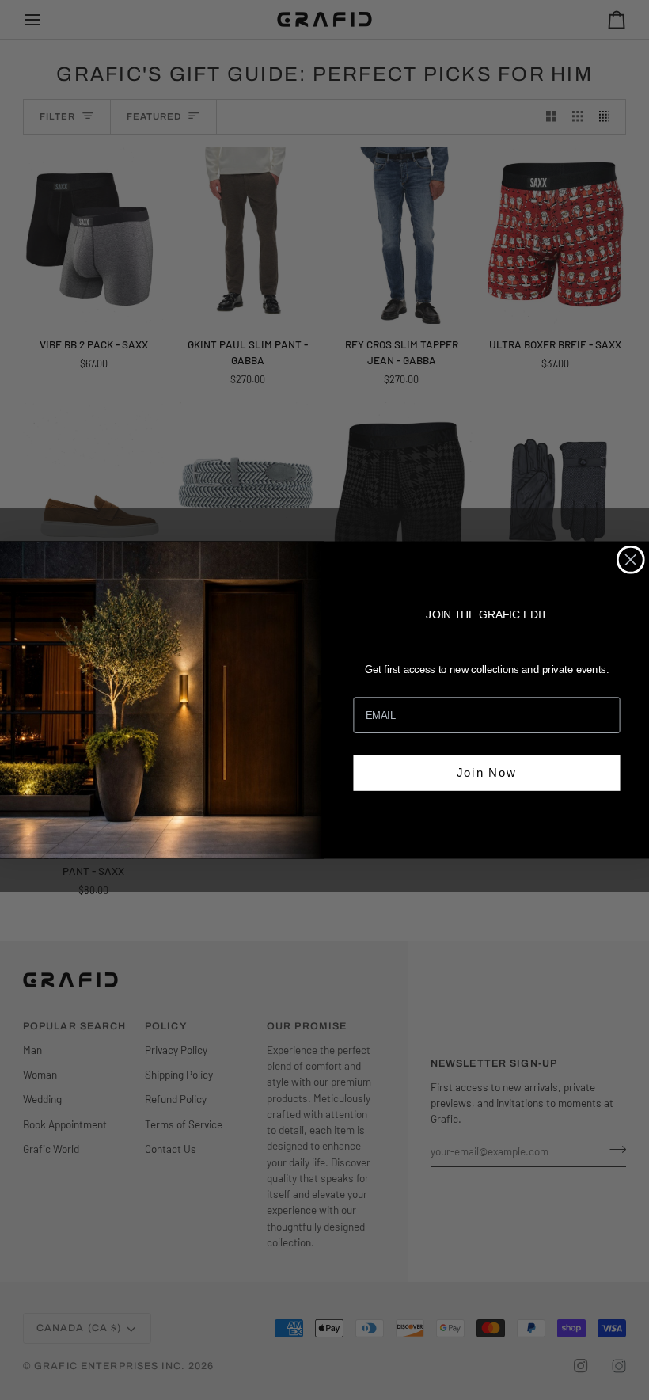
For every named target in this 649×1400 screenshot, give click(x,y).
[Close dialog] (630, 560)
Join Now (487, 772)
